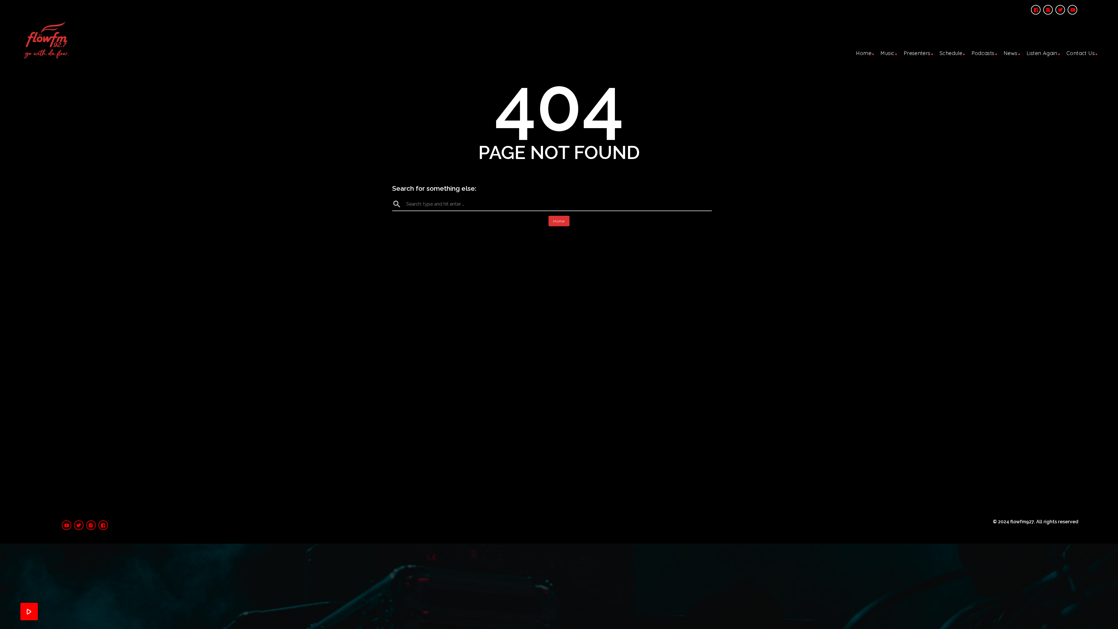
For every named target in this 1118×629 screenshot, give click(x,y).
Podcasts (983, 53)
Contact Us (1080, 53)
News (1011, 53)
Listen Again (1042, 53)
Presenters (917, 53)
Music (887, 53)
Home (863, 53)
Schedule (951, 53)
